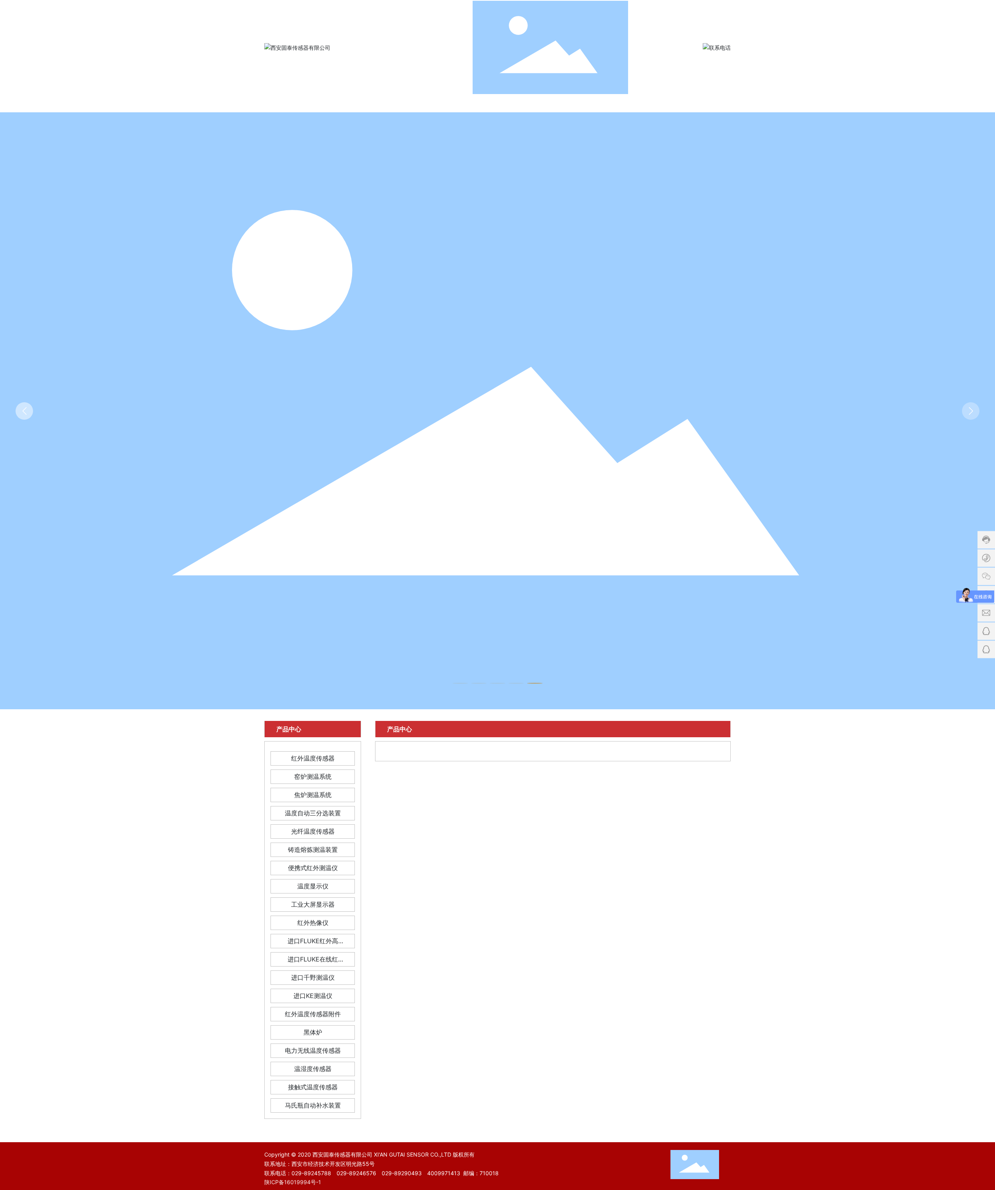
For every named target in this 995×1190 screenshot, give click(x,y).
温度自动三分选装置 (313, 813)
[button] (460, 683)
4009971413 (443, 1173)
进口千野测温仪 (313, 977)
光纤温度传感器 (313, 831)
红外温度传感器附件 (313, 1014)
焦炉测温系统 (313, 795)
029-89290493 (402, 1173)
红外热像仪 (312, 923)
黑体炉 (313, 1032)
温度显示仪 (312, 886)
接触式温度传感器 (313, 1087)
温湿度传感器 (313, 1069)
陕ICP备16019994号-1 (292, 1182)
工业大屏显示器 (313, 904)
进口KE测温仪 (312, 996)
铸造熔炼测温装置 (313, 849)
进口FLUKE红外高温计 (313, 942)
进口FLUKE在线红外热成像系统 (313, 961)
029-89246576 (356, 1173)
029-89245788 (311, 1173)
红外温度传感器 (313, 758)
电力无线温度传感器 (313, 1050)
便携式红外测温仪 (313, 868)
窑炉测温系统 (313, 776)
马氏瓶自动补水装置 (313, 1105)
